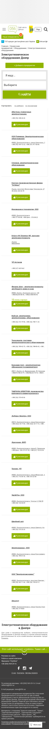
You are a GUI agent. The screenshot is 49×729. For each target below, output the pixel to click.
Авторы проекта (31, 673)
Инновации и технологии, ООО (25, 209)
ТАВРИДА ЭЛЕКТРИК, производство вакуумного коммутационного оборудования (28, 393)
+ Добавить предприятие (24, 65)
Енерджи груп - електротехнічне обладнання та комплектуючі (26, 366)
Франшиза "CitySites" (9, 661)
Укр (38, 29)
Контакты (20, 673)
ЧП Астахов (17, 262)
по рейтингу (19, 106)
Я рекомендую (22, 124)
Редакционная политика (21, 724)
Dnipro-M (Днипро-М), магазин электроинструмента (25, 237)
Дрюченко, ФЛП (19, 442)
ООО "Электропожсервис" (23, 574)
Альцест (15, 601)
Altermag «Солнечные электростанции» (21, 113)
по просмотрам (31, 106)
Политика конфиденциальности (13, 722)
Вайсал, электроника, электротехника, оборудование (26, 317)
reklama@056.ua (7, 685)
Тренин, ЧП (17, 469)
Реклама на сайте (8, 656)
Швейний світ (18, 521)
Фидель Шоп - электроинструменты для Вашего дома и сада (27, 288)
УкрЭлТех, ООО (18, 495)
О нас (14, 673)
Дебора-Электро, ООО (21, 416)
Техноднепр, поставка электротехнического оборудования (28, 341)
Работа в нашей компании (11, 658)
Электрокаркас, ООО (21, 548)
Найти (26, 94)
